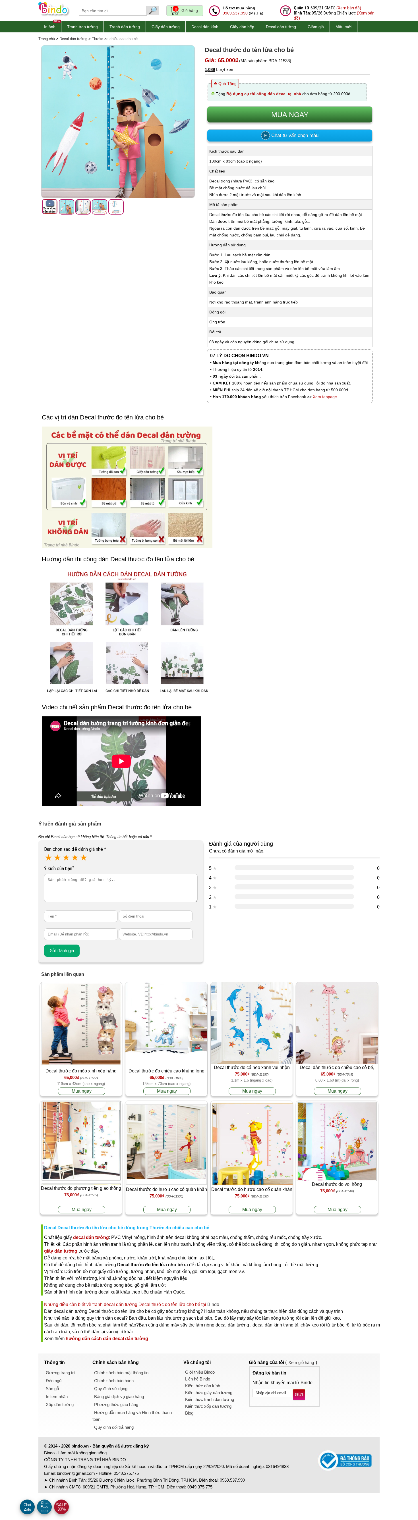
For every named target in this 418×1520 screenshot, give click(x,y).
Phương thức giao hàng (116, 1404)
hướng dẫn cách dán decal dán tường (107, 1338)
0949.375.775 (126, 1473)
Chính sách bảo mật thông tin (121, 1372)
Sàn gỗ (52, 1388)
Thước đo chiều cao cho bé (115, 39)
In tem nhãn (57, 1396)
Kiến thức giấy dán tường (208, 1392)
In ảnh (49, 26)
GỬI (299, 1394)
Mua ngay (82, 1091)
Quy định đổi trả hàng (114, 1427)
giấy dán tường (60, 1251)
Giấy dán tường (166, 26)
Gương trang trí (60, 1372)
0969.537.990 (235, 13)
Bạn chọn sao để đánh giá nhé (75, 849)
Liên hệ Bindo (197, 1378)
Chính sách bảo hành (114, 1380)
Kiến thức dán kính (202, 1385)
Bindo (213, 1304)
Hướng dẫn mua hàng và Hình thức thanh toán (132, 1416)
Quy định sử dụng (110, 1388)
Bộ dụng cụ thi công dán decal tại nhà (263, 94)
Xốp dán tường (60, 1404)
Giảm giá (316, 26)
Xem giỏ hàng (301, 1362)
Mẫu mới (343, 26)
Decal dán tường (281, 26)
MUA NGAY (290, 114)
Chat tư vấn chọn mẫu (291, 135)
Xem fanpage (325, 396)
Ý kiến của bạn (59, 868)
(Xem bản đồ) (348, 8)
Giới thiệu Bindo (200, 1372)
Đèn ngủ (53, 1380)
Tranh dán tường (124, 26)
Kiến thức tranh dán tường (209, 1399)
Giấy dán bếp (242, 26)
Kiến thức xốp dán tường (208, 1406)
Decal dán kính (204, 26)
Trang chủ (46, 39)
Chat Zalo (27, 1507)
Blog (189, 1413)
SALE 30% (61, 1507)
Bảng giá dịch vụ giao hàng (119, 1396)
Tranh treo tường (82, 26)
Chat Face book (44, 1507)
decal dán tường (91, 1237)
